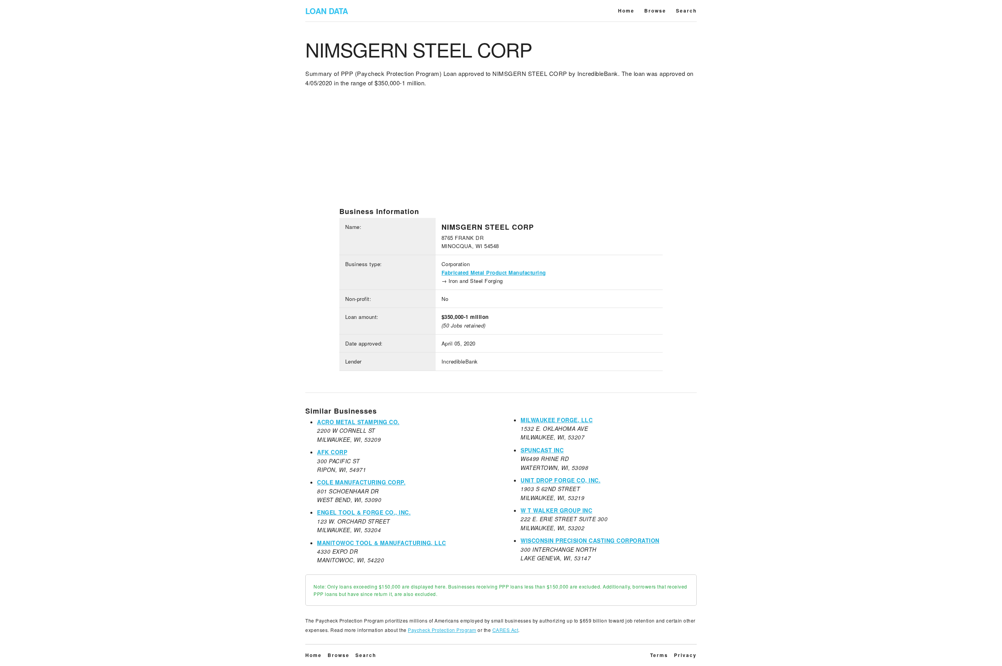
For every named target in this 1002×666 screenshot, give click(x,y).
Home (626, 10)
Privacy (685, 655)
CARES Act (505, 629)
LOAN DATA (326, 10)
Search (686, 10)
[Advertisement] (501, 152)
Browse (655, 10)
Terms (659, 655)
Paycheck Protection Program (442, 629)
